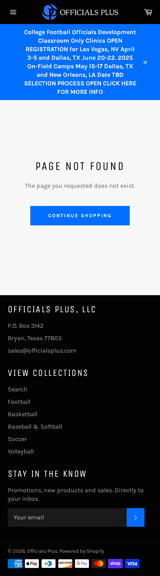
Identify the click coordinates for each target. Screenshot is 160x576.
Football (19, 401)
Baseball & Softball (35, 426)
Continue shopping (79, 215)
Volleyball (21, 451)
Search (18, 389)
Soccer (17, 439)
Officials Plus (42, 551)
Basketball (22, 414)
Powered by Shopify (81, 551)
